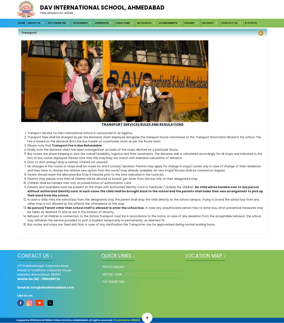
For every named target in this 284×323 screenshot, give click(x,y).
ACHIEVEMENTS (168, 23)
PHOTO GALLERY (113, 267)
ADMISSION (102, 23)
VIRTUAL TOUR (112, 274)
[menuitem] (21, 23)
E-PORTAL (251, 23)
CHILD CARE (123, 23)
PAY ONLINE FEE (57, 23)
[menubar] (137, 23)
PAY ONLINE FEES (113, 282)
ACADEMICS (80, 23)
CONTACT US (229, 23)
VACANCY (208, 23)
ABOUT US (34, 23)
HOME (21, 23)
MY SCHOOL (144, 23)
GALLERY (189, 23)
